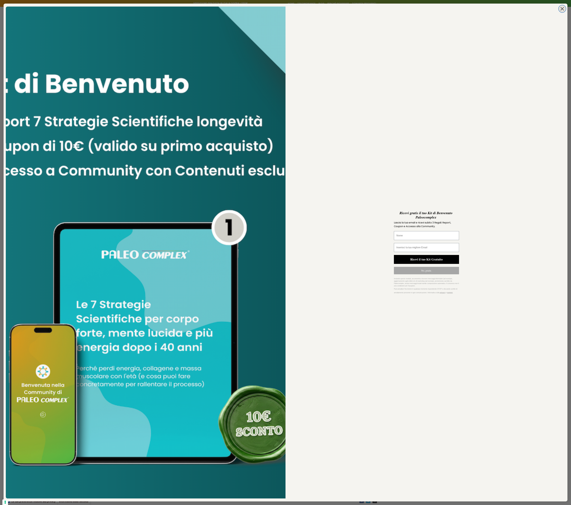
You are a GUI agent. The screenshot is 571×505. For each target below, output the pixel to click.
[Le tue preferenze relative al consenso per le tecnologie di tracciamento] (5, 502)
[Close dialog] (562, 8)
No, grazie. (426, 270)
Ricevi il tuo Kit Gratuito (426, 259)
